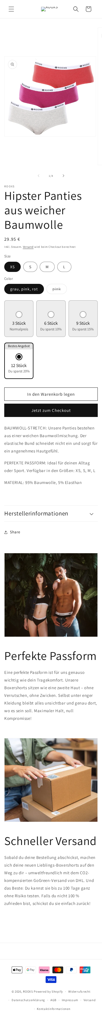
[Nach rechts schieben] (63, 175)
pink (59, 290)
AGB (53, 1000)
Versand (28, 247)
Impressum (70, 1000)
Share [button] (15, 531)
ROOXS (28, 991)
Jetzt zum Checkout (51, 410)
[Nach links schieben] (38, 175)
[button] (11, 9)
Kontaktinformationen (53, 1009)
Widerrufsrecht (79, 991)
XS (12, 266)
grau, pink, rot (24, 289)
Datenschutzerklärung (28, 1000)
